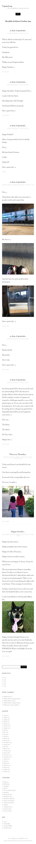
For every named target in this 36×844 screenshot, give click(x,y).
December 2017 (7, 755)
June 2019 (5, 732)
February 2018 (7, 751)
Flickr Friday (5, 534)
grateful (9, 33)
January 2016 (6, 771)
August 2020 (6, 720)
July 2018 (5, 746)
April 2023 (6, 715)
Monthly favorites (7, 796)
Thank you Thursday (19, 185)
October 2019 (6, 726)
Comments (7, 826)
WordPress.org (7, 828)
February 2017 (6, 765)
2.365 (4, 684)
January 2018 (6, 753)
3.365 (4, 682)
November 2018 (7, 742)
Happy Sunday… (17, 699)
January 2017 (6, 767)
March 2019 (6, 738)
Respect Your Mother (8, 801)
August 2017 (6, 759)
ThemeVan (17, 841)
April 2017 (6, 761)
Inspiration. (15, 33)
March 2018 (6, 749)
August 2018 (6, 744)
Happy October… (18, 531)
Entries (6, 824)
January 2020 (6, 724)
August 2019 (6, 728)
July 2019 (5, 730)
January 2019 (6, 740)
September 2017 (7, 757)
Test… (11, 697)
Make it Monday (7, 794)
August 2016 (6, 769)
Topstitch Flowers (7, 807)
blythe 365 (5, 782)
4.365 (4, 680)
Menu (18, 14)
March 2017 (6, 763)
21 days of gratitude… (18, 30)
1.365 (4, 686)
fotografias (6, 457)
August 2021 (6, 718)
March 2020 (6, 722)
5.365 (4, 678)
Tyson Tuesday (24, 534)
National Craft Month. (9, 798)
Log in (5, 822)
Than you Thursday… (18, 454)
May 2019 (5, 734)
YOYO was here (7, 811)
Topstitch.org (7, 6)
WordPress (29, 841)
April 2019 (6, 736)
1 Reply (4, 171)
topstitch (29, 457)
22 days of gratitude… (18, 82)
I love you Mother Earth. (9, 790)
